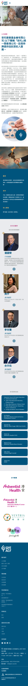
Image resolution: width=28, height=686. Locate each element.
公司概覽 (3, 561)
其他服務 (3, 585)
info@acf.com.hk (12, 663)
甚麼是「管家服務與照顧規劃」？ (7, 601)
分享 (2, 629)
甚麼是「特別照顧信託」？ (6, 594)
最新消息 (3, 626)
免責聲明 (3, 671)
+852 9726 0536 (14, 661)
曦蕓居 (5, 100)
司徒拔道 (12, 98)
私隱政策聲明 (5, 668)
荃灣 (17, 98)
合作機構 (3, 568)
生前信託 (3, 577)
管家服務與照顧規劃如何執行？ (7, 605)
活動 (2, 631)
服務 (2, 617)
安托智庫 (3, 639)
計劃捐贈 (3, 582)
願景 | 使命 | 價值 (5, 563)
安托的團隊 (4, 566)
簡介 (2, 615)
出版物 (3, 634)
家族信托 (3, 580)
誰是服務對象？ (5, 598)
